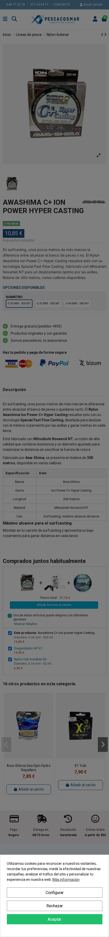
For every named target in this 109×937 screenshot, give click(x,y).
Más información (66, 879)
